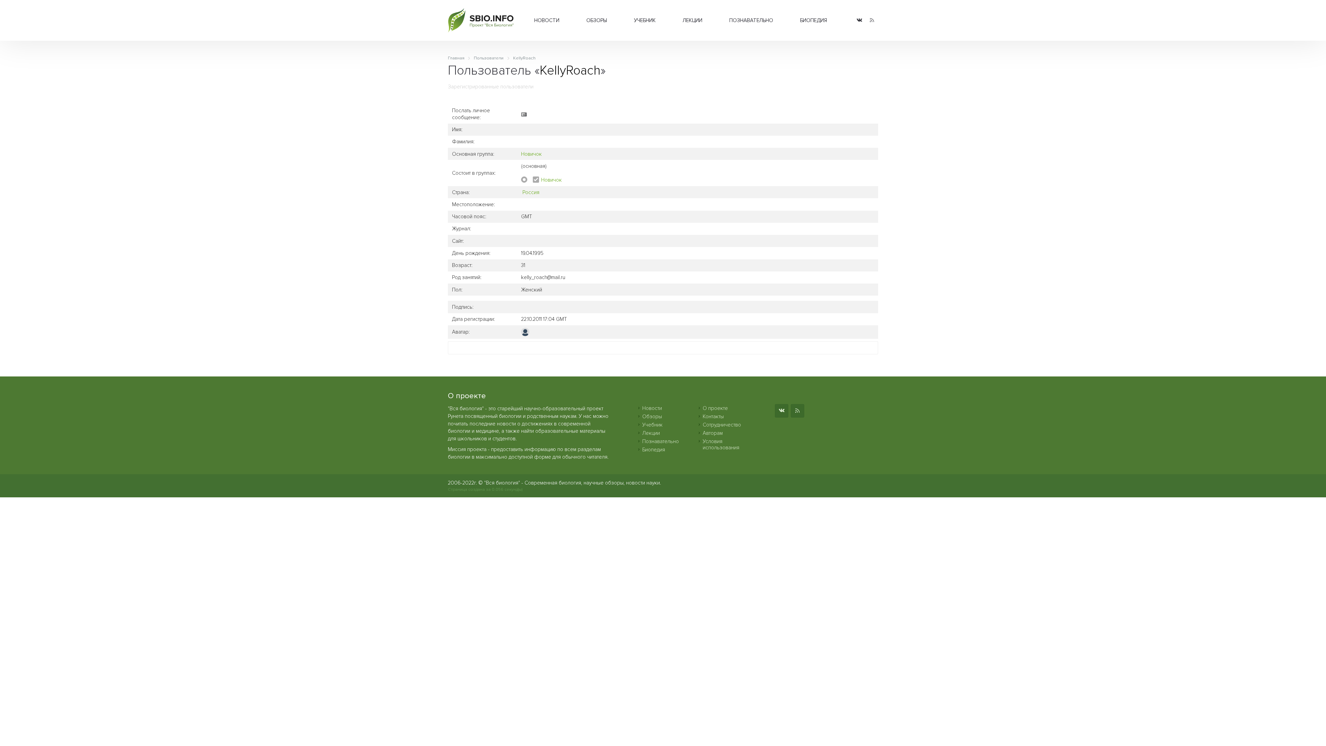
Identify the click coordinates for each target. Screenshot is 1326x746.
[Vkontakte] (859, 20)
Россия (530, 192)
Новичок (531, 154)
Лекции (692, 20)
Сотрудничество (722, 425)
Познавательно (751, 20)
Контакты (713, 416)
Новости (546, 20)
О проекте (715, 408)
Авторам (713, 433)
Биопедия (813, 20)
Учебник (645, 20)
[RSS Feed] (872, 20)
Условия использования (721, 444)
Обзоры (596, 20)
